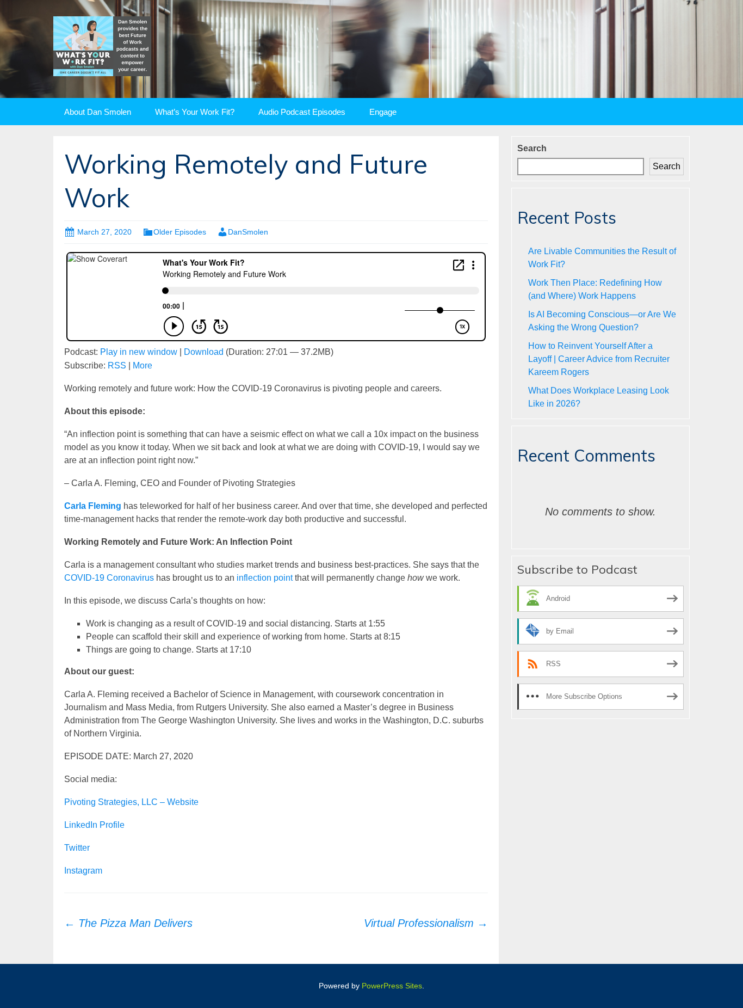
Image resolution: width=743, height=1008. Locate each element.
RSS (117, 365)
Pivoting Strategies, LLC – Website (131, 802)
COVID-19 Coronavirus (109, 577)
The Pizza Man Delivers (128, 923)
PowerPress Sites (392, 985)
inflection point (265, 577)
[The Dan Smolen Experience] (102, 45)
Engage (383, 111)
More (142, 365)
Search (532, 148)
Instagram (83, 870)
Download (204, 352)
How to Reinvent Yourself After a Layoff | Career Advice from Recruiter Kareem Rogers (599, 359)
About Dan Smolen (97, 111)
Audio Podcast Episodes (301, 111)
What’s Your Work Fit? (194, 111)
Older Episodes (179, 232)
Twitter (77, 847)
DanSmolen (248, 232)
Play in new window (138, 352)
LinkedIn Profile (94, 824)
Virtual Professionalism (426, 923)
